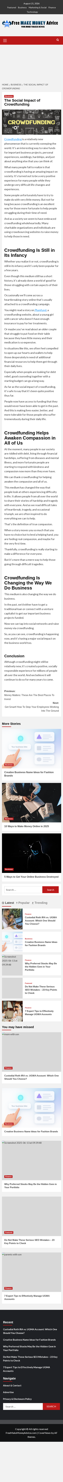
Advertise (8, 1392)
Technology (32, 12)
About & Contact (12, 1385)
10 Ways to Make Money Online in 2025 (26, 826)
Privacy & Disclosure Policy (17, 1399)
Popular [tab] (23, 902)
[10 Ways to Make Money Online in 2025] (31, 802)
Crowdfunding (13, 139)
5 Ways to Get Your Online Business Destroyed (31, 877)
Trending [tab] (40, 902)
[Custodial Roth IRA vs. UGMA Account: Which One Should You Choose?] (12, 918)
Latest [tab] (9, 902)
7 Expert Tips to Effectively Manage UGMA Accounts (26, 1369)
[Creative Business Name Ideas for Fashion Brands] (31, 748)
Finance (52, 7)
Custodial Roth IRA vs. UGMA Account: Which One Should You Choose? (41, 920)
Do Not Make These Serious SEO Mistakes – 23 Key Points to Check (41, 989)
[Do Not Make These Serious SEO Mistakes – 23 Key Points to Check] (31, 1216)
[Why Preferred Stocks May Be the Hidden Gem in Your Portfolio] (12, 960)
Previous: (29, 695)
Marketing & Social (37, 7)
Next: (32, 707)
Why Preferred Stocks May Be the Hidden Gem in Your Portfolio (41, 966)
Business (22, 7)
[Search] (58, 40)
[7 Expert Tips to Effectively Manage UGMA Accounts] (12, 1010)
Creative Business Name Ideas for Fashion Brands (31, 1131)
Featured (11, 7)
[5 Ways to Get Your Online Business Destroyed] (31, 853)
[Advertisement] (31, 62)
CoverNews (44, 1432)
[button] (5, 40)
